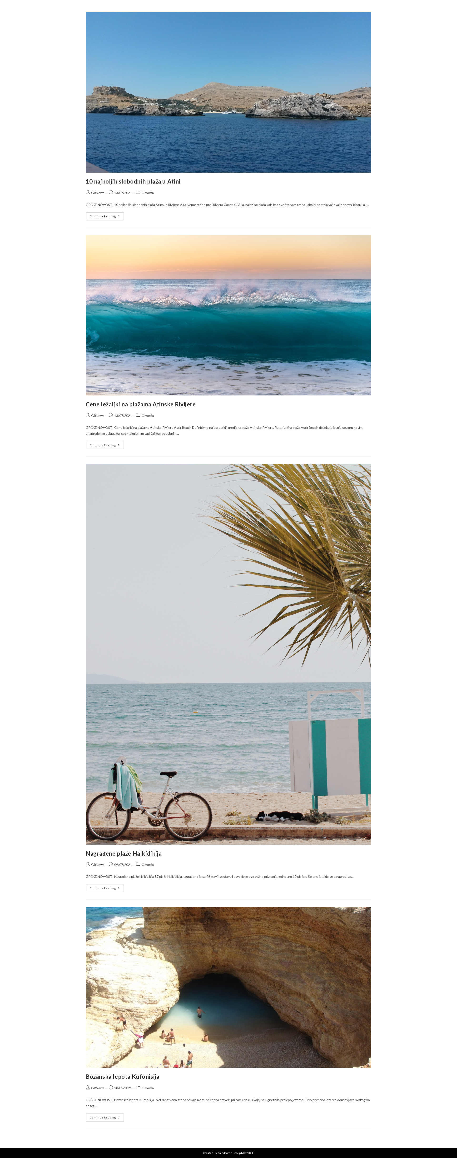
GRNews (97, 193)
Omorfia (148, 193)
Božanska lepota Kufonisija (122, 1076)
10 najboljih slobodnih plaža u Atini (133, 181)
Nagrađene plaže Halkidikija (124, 853)
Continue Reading (107, 215)
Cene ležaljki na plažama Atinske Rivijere (141, 404)
